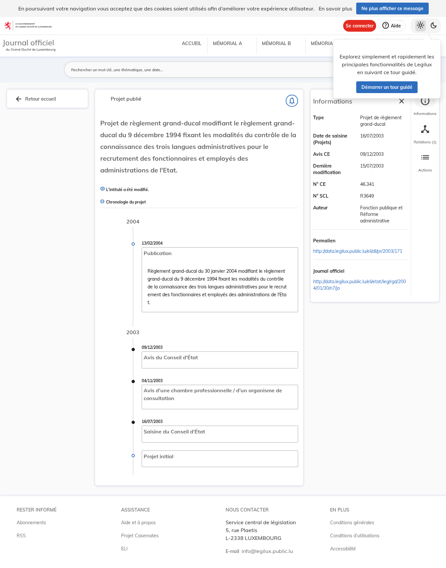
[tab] (425, 106)
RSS (21, 536)
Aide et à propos (138, 523)
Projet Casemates (140, 536)
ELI (124, 549)
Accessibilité (343, 549)
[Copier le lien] (344, 241)
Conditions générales (352, 523)
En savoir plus (335, 8)
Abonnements (31, 523)
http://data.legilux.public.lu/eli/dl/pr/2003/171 (357, 251)
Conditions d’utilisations (354, 536)
